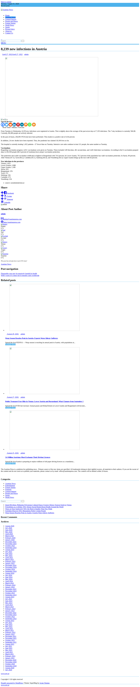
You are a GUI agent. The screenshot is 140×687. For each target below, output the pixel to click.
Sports (7, 27)
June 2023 (8, 601)
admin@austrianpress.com (13, 219)
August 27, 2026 (13, 397)
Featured (8, 489)
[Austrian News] (1, 12)
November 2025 (11, 544)
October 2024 (10, 569)
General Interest (10, 19)
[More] (34, 124)
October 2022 (10, 617)
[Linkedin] (14, 124)
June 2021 (8, 648)
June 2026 (8, 530)
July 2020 (8, 670)
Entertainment (10, 485)
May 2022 (8, 626)
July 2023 (8, 599)
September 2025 (11, 548)
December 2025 (10, 542)
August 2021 (9, 644)
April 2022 (9, 628)
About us (8, 31)
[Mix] (26, 124)
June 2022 (8, 624)
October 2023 (10, 593)
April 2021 (9, 652)
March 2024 (9, 583)
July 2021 (8, 646)
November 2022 (11, 615)
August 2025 (9, 550)
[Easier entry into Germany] (1, 37)
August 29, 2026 (13, 334)
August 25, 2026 (13, 453)
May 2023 (8, 603)
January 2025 (10, 563)
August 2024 (9, 573)
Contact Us (9, 33)
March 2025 (9, 559)
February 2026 (10, 538)
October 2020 (10, 664)
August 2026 (9, 526)
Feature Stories (10, 23)
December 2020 (10, 660)
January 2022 (10, 634)
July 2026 (8, 528)
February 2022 (10, 632)
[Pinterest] (18, 124)
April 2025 (9, 557)
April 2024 (9, 581)
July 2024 (8, 575)
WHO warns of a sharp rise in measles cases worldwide (20, 275)
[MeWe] (22, 124)
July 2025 (8, 552)
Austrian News (10, 17)
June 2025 (8, 553)
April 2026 (9, 534)
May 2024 (8, 579)
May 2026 (8, 532)
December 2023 (10, 589)
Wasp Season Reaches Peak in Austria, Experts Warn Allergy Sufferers (29, 513)
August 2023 (9, 597)
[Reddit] (10, 124)
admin (26, 54)
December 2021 (10, 636)
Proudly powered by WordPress (12, 683)
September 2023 (11, 595)
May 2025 (8, 555)
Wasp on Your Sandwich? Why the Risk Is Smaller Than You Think (28, 509)
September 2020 (11, 666)
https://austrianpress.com (12, 222)
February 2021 (10, 656)
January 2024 (10, 587)
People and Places (11, 21)
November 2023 (11, 591)
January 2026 (10, 540)
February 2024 (10, 585)
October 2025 (10, 546)
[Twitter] (7, 124)
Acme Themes (44, 683)
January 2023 (10, 611)
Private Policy (10, 29)
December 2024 (10, 565)
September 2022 (11, 619)
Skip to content (6, 2)
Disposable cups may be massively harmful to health (19, 273)
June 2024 (8, 577)
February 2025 (10, 561)
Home (7, 15)
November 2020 (11, 662)
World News (9, 25)
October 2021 (10, 640)
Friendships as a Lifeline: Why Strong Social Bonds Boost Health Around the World (34, 507)
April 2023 (9, 605)
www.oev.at (5, 674)
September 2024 (11, 571)
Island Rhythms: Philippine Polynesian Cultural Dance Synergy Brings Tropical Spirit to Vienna (38, 505)
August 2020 (9, 668)
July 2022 (8, 622)
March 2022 (9, 630)
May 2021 (8, 650)
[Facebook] (3, 124)
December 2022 (10, 613)
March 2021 (9, 654)
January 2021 (10, 658)
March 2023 (9, 607)
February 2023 (10, 609)
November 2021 (11, 638)
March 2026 (9, 536)
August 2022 (9, 621)
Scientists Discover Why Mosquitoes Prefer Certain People (25, 511)
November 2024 (11, 567)
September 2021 (11, 642)
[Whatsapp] (30, 124)
